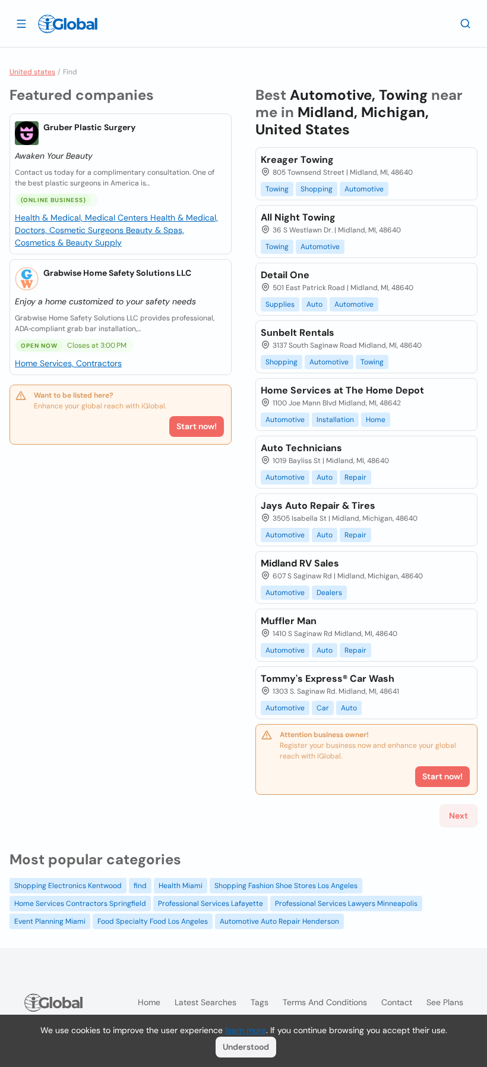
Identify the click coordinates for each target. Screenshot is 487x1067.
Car (323, 708)
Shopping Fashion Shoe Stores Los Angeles (286, 885)
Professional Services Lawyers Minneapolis (346, 903)
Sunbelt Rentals (297, 332)
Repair (355, 477)
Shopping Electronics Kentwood (68, 885)
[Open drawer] (21, 23)
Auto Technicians (301, 448)
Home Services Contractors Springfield (80, 903)
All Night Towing (298, 217)
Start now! (196, 426)
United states (32, 72)
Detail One (285, 275)
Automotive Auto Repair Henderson (279, 921)
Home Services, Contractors (68, 363)
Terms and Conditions (325, 1002)
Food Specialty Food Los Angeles (152, 921)
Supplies (280, 304)
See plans (444, 1002)
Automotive (364, 189)
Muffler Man (289, 621)
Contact (396, 1002)
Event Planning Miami (50, 921)
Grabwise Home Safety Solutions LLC (117, 272)
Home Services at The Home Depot (342, 390)
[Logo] (67, 24)
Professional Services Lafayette (210, 903)
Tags (259, 1002)
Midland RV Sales (300, 563)
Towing (277, 189)
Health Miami (181, 885)
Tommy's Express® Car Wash (327, 678)
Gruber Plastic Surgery (89, 127)
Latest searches (205, 1002)
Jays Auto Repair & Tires (318, 505)
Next (458, 815)
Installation (335, 419)
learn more (245, 1030)
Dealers (329, 592)
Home (375, 419)
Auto (314, 304)
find (140, 885)
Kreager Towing (297, 159)
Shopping (317, 189)
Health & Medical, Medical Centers (82, 217)
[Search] (465, 23)
